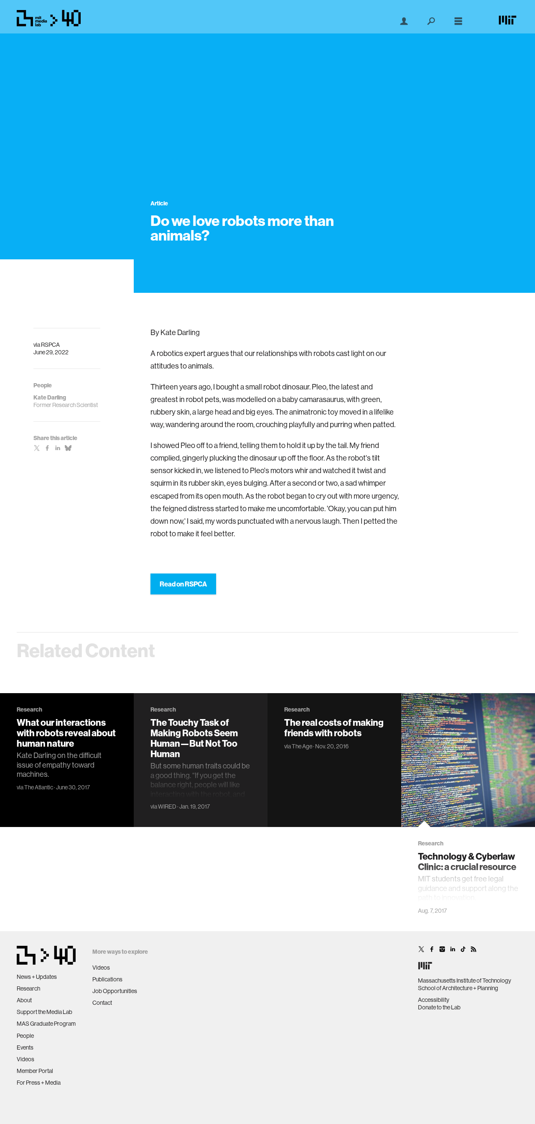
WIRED (167, 806)
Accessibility (433, 1000)
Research (28, 988)
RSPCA (50, 344)
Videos (25, 1059)
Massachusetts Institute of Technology (464, 980)
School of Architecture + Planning (458, 988)
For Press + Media (39, 1082)
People (25, 1036)
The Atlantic (38, 787)
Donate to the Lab (439, 1007)
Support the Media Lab (44, 1012)
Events (25, 1047)
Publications (107, 979)
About (24, 1000)
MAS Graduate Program (46, 1023)
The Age (302, 746)
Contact (102, 1002)
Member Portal (35, 1071)
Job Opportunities (114, 991)
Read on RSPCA (183, 584)
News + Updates (37, 977)
